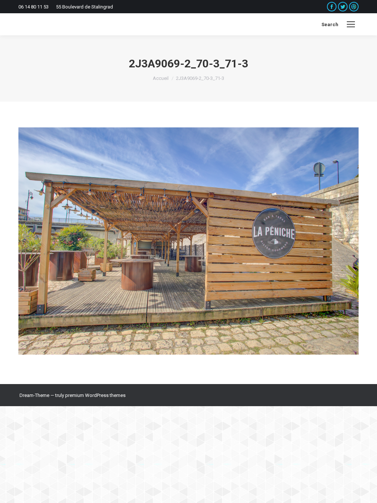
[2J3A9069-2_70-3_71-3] (188, 241)
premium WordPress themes (95, 395)
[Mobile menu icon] (351, 24)
